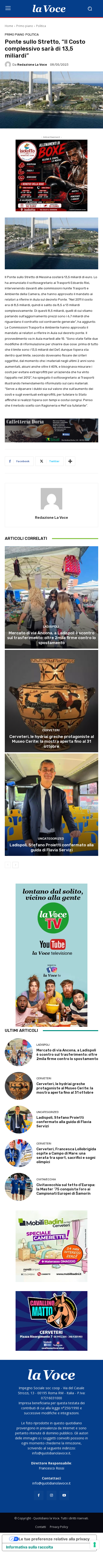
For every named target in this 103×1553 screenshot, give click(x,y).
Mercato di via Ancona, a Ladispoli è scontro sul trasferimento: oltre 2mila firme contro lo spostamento (51, 638)
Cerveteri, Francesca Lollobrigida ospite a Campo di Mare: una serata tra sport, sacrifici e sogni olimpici (66, 1155)
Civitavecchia (46, 1179)
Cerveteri (51, 730)
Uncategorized (51, 838)
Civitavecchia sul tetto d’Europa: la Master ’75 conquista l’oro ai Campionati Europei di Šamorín (65, 1189)
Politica (41, 26)
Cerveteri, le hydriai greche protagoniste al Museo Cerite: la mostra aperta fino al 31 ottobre (51, 741)
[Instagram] (51, 1495)
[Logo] (49, 9)
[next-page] (15, 865)
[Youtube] (64, 1495)
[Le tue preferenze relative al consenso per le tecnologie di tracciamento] (94, 1544)
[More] (70, 461)
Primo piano (24, 26)
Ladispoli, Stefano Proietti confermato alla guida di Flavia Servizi (52, 847)
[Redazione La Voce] (8, 64)
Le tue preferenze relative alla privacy (54, 1539)
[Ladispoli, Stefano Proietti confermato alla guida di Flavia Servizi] (51, 804)
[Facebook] (38, 1495)
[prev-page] (8, 865)
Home (9, 26)
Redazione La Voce (32, 64)
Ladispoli (51, 626)
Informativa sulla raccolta (29, 1547)
